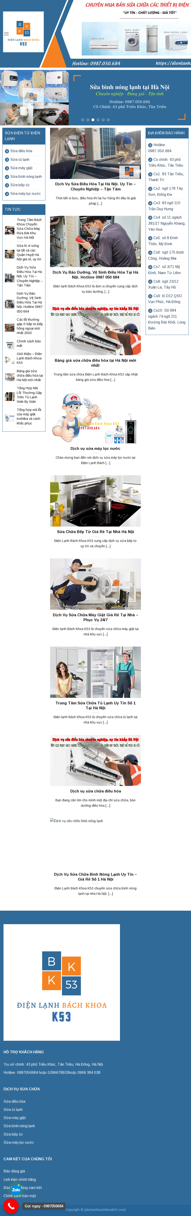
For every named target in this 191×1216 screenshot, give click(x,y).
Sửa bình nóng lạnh (26, 177)
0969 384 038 (89, 1073)
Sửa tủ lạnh (19, 160)
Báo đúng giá (14, 1171)
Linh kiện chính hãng (19, 1180)
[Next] (181, 97)
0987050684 (27, 1073)
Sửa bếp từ (20, 185)
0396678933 (58, 1073)
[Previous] (10, 97)
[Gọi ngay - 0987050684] (11, 1206)
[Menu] (6, 33)
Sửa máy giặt (21, 168)
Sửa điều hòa (21, 151)
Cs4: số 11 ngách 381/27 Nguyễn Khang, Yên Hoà (167, 223)
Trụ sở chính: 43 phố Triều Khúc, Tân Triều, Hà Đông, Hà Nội (53, 1064)
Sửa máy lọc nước (25, 194)
